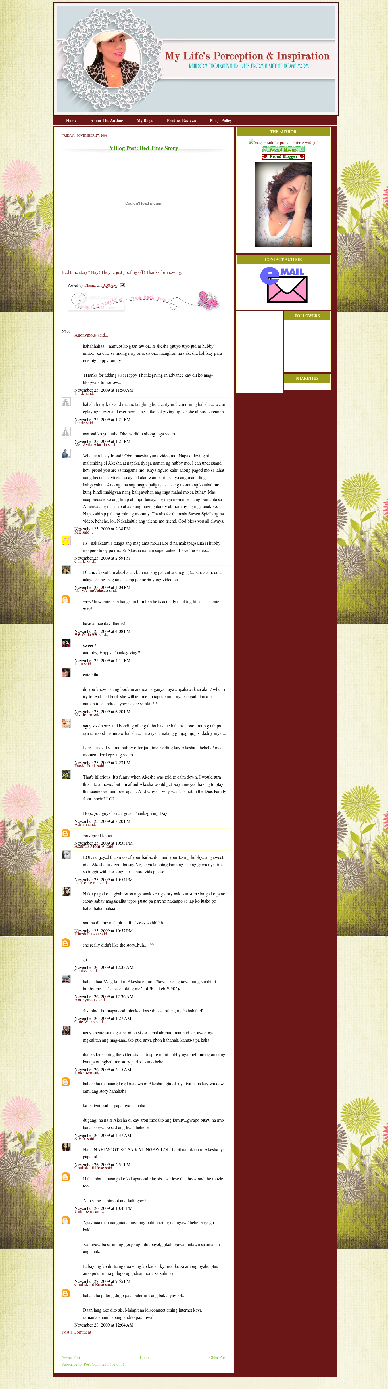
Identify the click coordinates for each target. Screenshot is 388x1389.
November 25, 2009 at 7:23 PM (102, 762)
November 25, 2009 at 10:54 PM (103, 879)
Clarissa (82, 970)
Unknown (83, 1072)
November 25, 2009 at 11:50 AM (103, 390)
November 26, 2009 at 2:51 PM (102, 1164)
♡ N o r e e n (87, 883)
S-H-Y (80, 1138)
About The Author (107, 120)
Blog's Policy (221, 120)
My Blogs (145, 120)
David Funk (85, 766)
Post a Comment (76, 1332)
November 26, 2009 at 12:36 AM (103, 996)
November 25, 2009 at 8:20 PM (102, 821)
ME (78, 532)
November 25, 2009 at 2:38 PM (102, 529)
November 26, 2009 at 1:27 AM (102, 1018)
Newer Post (71, 1357)
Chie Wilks (85, 1021)
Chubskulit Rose (89, 1167)
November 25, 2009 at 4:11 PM (102, 660)
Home (72, 120)
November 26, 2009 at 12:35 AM (103, 967)
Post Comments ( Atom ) (104, 1364)
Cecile (80, 561)
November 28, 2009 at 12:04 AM (103, 1325)
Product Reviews (182, 120)
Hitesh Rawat (87, 934)
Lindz (80, 393)
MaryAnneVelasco (91, 590)
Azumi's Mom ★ (90, 846)
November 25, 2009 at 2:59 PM (102, 558)
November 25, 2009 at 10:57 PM (103, 930)
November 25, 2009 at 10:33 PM (103, 843)
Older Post (217, 1357)
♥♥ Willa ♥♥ (86, 634)
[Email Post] (121, 285)
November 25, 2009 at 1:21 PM (102, 419)
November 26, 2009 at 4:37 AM (102, 1135)
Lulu (79, 663)
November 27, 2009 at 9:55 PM (102, 1281)
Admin (81, 824)
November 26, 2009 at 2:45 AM (102, 1069)
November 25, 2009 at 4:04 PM (102, 587)
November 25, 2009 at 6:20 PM (102, 711)
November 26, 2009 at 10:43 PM (103, 1208)
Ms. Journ (83, 714)
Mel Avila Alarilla (91, 444)
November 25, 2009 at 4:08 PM (102, 631)
